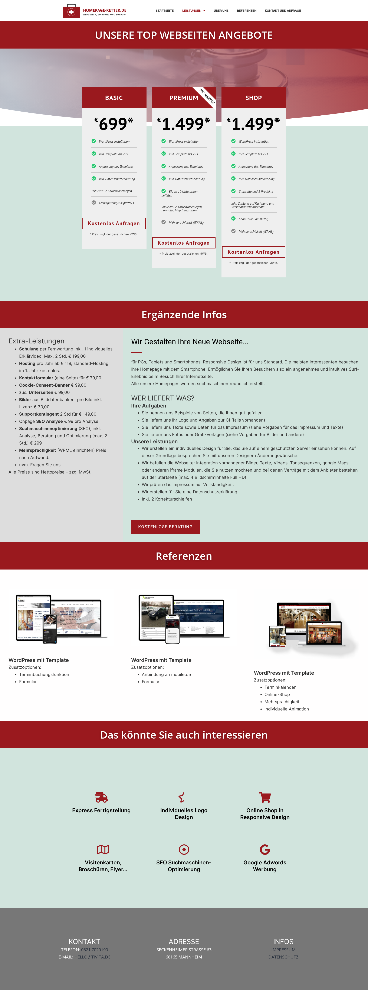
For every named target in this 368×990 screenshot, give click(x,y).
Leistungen (191, 10)
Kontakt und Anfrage (283, 10)
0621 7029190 (94, 950)
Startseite (165, 10)
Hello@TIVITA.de (92, 957)
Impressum (283, 950)
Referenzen (246, 10)
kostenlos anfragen (114, 223)
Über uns (221, 10)
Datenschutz (283, 957)
